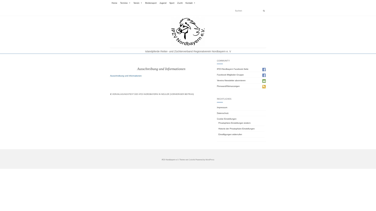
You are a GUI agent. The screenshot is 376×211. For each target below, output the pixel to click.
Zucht (180, 3)
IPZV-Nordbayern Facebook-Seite (232, 69)
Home (114, 3)
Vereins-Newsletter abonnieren (231, 80)
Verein (136, 3)
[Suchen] (264, 11)
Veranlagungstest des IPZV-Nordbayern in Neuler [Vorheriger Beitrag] (153, 94)
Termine (124, 3)
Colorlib (192, 160)
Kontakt (189, 3)
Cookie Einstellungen (226, 119)
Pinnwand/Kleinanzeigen (228, 86)
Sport (171, 3)
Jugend (163, 3)
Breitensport (151, 3)
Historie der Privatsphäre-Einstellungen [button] (236, 128)
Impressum (222, 107)
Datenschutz (223, 113)
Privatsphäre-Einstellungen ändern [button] (234, 123)
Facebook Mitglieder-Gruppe (230, 75)
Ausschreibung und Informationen (126, 76)
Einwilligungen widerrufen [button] (230, 134)
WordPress (209, 160)
